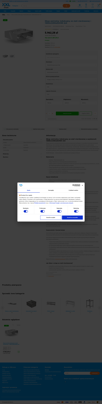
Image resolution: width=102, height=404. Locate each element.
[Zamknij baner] (82, 185)
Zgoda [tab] (28, 190)
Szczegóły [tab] (51, 190)
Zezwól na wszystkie (72, 217)
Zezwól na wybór (50, 217)
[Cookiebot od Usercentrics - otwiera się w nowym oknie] (73, 185)
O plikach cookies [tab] (73, 190)
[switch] (42, 211)
